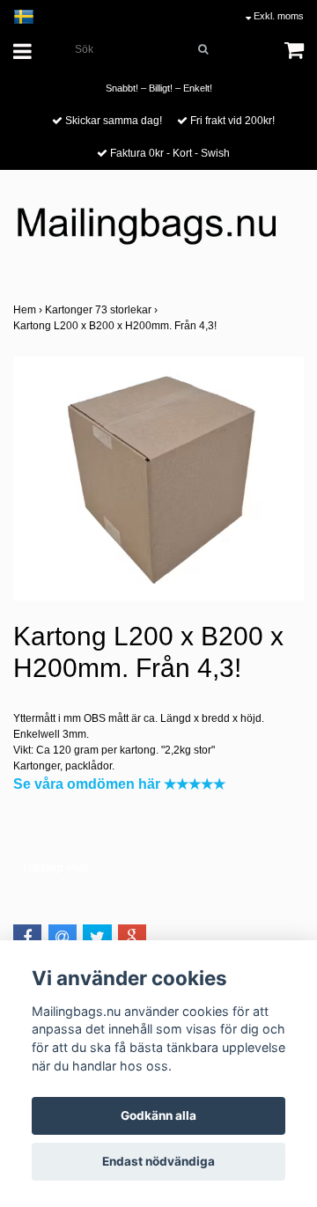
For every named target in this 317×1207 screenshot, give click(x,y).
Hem (29, 310)
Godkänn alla (158, 1115)
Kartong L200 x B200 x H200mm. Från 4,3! (116, 326)
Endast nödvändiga (158, 1161)
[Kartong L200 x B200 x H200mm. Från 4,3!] (158, 478)
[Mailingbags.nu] (158, 233)
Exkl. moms (277, 16)
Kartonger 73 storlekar (102, 310)
